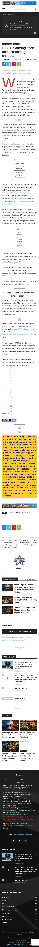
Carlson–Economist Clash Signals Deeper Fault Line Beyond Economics (24, 610)
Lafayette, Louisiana (19, 201)
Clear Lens (11, 14)
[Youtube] (25, 841)
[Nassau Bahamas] (7, 691)
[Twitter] (19, 841)
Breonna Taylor (21, 198)
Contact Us (19, 934)
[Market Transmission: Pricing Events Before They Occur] (7, 600)
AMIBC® (6, 59)
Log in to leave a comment (19, 632)
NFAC (4, 515)
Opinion (5, 613)
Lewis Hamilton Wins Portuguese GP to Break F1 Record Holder (28, 542)
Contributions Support (28, 932)
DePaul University (24, 329)
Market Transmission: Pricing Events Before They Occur (25, 599)
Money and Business (6, 602)
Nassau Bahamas (21, 688)
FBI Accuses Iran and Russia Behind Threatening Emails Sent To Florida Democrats (10, 543)
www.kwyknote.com (19, 177)
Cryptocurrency (7, 590)
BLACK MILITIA (26, 512)
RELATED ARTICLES (10, 579)
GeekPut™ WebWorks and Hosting (17, 944)
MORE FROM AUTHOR (27, 579)
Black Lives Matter (7, 44)
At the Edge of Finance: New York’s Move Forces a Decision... (10, 735)
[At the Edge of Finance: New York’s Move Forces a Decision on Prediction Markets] (7, 587)
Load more (18, 709)
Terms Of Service (7, 932)
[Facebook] (13, 841)
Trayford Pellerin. (10, 204)
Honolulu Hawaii (20, 698)
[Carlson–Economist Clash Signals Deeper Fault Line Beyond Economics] (7, 610)
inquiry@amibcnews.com (23, 835)
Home (4, 14)
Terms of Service (18, 826)
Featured (23, 751)
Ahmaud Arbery (24, 193)
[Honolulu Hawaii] (7, 701)
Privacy (17, 932)
